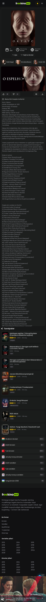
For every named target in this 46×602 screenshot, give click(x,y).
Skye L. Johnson (38, 123)
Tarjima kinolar (28, 55)
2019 (3, 547)
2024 (33, 550)
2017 (18, 545)
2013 (11, 50)
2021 (32, 547)
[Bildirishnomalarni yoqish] (37, 3)
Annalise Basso (21, 115)
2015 (32, 542)
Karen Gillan (31, 115)
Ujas (15, 55)
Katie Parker (16, 119)
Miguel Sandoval (25, 119)
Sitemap (5, 533)
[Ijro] (23, 79)
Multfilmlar (6, 527)
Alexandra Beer (26, 121)
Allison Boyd (29, 123)
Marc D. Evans (6, 121)
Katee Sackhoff (26, 117)
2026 (18, 553)
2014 (18, 542)
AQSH (36, 50)
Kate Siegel (12, 115)
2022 (3, 550)
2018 (32, 545)
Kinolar (4, 521)
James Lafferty (7, 119)
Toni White (5, 125)
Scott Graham (7, 123)
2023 (18, 550)
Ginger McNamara (18, 123)
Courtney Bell (36, 119)
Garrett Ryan (35, 117)
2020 (18, 547)
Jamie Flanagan (37, 121)
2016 (3, 545)
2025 (3, 553)
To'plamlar (6, 530)
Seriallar (4, 524)
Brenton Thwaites (15, 117)
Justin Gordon (16, 121)
